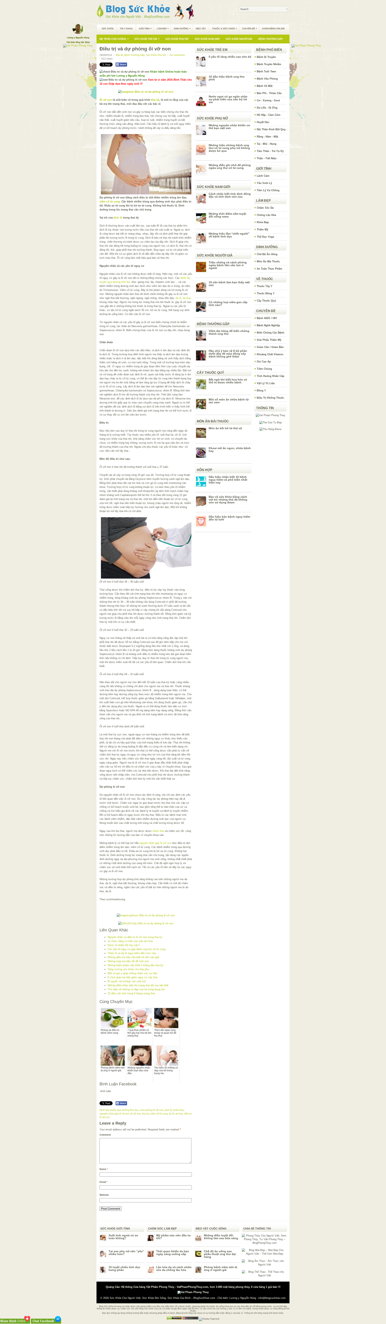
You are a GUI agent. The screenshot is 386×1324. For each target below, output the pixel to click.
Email (104, 1182)
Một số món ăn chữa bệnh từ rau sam (229, 401)
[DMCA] (174, 1319)
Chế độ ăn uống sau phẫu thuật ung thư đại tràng (220, 1254)
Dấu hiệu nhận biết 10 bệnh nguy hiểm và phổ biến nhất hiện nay (228, 479)
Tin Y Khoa (126, 28)
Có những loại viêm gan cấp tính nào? (228, 304)
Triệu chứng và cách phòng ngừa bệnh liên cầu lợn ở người (228, 265)
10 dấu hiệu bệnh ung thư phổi (226, 78)
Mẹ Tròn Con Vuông (114, 38)
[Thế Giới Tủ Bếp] (270, 422)
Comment (105, 1134)
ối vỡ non (136, 1113)
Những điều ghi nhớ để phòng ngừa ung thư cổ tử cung (230, 166)
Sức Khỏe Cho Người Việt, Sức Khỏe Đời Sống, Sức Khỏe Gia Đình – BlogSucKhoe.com (162, 1297)
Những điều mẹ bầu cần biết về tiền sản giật (133, 957)
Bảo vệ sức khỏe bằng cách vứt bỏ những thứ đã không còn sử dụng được (228, 499)
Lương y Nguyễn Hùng (242, 1297)
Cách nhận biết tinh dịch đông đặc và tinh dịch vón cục (230, 195)
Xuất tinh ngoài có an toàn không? (123, 1237)
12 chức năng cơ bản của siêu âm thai (130, 941)
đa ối (178, 298)
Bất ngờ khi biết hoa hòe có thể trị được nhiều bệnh (228, 381)
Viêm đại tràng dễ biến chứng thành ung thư (229, 332)
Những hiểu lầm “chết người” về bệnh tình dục (229, 235)
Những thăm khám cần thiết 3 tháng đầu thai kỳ (135, 965)
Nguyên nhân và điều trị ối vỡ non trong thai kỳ (135, 937)
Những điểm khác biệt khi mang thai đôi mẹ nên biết (138, 985)
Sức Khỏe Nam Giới (207, 39)
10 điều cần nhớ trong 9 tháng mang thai (131, 993)
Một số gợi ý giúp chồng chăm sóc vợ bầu (132, 973)
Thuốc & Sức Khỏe (224, 28)
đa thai (187, 298)
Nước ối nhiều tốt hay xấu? (124, 945)
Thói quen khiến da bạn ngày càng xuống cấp (172, 1253)
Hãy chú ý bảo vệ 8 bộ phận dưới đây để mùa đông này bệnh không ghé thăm (228, 353)
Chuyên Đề (249, 28)
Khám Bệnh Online (273, 28)
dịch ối (118, 217)
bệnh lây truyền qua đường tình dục (119, 1110)
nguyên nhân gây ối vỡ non (155, 843)
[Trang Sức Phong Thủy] (146, 915)
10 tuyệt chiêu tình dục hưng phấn (124, 1268)
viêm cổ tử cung (110, 201)
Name (104, 1169)
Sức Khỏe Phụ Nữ (177, 39)
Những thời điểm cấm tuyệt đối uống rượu (227, 215)
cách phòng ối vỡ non (151, 1110)
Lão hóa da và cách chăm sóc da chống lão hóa (173, 1268)
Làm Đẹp (163, 28)
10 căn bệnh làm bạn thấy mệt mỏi (229, 284)
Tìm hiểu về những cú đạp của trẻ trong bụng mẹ (136, 989)
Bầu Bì (119, 55)
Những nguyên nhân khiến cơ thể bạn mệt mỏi (229, 127)
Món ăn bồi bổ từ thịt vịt (225, 428)
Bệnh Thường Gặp (270, 39)
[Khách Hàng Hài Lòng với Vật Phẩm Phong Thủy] (270, 415)
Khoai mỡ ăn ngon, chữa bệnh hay (230, 449)
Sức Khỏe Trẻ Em (147, 38)
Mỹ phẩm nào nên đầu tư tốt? (173, 1237)
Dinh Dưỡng (182, 28)
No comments (177, 55)
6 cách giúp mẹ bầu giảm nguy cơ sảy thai (132, 977)
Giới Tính (145, 28)
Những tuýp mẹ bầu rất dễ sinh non (128, 961)
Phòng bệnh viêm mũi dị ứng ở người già (220, 1268)
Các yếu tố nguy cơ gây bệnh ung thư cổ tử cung (136, 949)
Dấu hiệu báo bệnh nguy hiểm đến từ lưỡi (229, 518)
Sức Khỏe (108, 28)
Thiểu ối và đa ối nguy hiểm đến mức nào (132, 953)
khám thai (158, 830)
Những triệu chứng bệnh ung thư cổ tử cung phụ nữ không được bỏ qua (229, 148)
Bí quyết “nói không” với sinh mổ (127, 981)
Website (104, 1195)
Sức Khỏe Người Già (239, 39)
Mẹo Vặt (201, 28)
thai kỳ (155, 99)
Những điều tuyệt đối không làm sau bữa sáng (221, 1237)
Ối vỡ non (106, 99)
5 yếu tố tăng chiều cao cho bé (230, 56)
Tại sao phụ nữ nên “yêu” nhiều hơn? (126, 1253)
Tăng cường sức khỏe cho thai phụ (128, 969)
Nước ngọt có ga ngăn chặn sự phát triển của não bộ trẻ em (228, 99)
